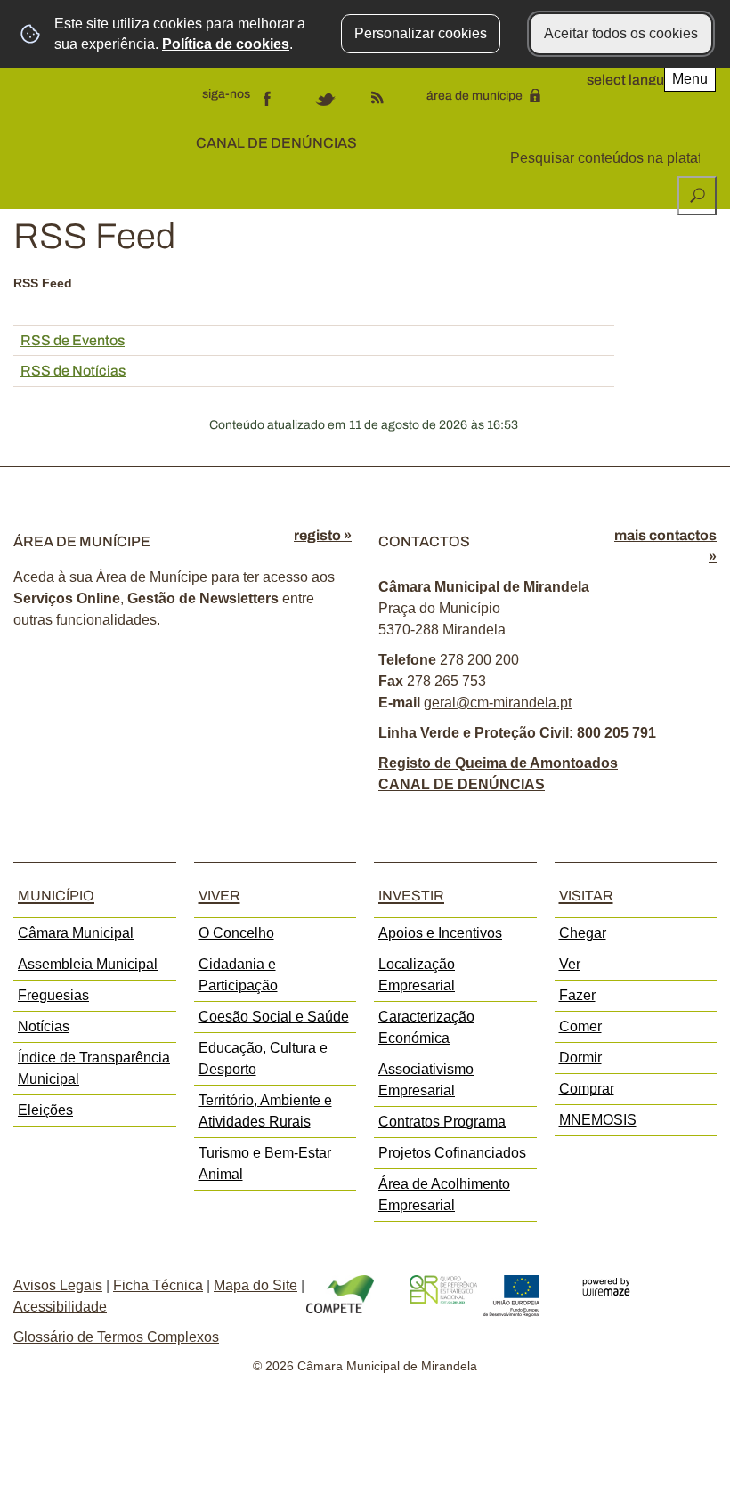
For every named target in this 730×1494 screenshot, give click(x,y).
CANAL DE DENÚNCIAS (276, 142)
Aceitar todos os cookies (621, 33)
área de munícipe (474, 95)
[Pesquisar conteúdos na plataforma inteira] (697, 195)
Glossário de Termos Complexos (116, 1337)
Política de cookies (225, 44)
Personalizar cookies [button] (420, 33)
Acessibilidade (60, 1306)
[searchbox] (607, 158)
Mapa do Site (255, 1285)
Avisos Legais (57, 1285)
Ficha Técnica (158, 1285)
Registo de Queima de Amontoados (498, 763)
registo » (323, 535)
